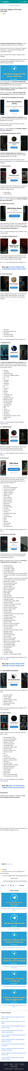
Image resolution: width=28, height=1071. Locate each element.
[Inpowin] (5, 1)
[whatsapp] (16, 885)
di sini (4, 128)
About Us (5, 1064)
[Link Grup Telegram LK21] (14, 926)
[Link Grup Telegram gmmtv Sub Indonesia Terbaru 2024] (14, 906)
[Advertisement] (14, 28)
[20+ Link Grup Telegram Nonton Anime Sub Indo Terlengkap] (14, 963)
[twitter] (8, 885)
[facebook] (5, 885)
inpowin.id (11, 5)
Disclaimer (22, 1064)
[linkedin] (13, 885)
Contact (16, 1064)
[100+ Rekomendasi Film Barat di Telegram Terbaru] (14, 984)
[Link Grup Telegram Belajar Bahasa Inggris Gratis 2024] (14, 1002)
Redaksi (11, 1064)
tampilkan (10, 864)
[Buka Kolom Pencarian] (19, 1)
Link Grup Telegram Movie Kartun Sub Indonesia (14, 947)
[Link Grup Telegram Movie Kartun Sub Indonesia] (14, 945)
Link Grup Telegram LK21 (14, 929)
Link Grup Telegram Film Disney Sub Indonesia (15, 881)
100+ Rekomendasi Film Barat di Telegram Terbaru (14, 986)
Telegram (17, 5)
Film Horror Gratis (6, 871)
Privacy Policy (14, 1066)
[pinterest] (11, 885)
